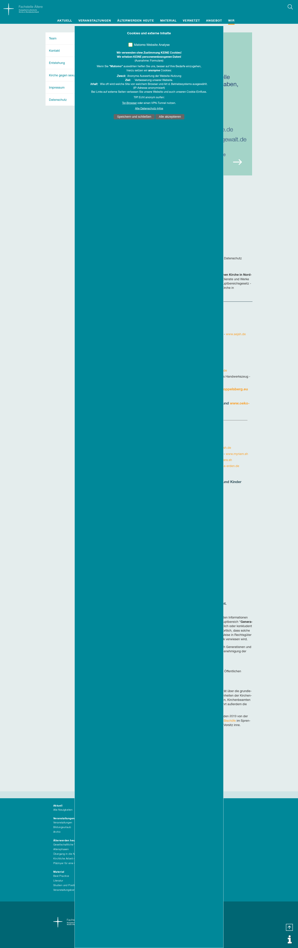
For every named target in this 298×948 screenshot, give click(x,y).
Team (52, 38)
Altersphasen (61, 849)
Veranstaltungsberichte (66, 890)
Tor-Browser (129, 103)
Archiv (57, 832)
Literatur (58, 880)
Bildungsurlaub (62, 827)
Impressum (56, 87)
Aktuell (64, 20)
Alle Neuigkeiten (62, 810)
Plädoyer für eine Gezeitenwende (73, 863)
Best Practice (61, 876)
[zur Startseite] (21, 8)
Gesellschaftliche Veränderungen (72, 844)
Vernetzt (191, 20)
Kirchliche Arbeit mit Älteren (69, 858)
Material (168, 20)
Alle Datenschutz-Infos (149, 108)
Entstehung (57, 63)
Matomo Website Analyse (152, 45)
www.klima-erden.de (224, 466)
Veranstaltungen (94, 20)
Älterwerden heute (135, 20)
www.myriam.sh (237, 454)
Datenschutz (58, 100)
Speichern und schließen (134, 116)
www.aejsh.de (236, 334)
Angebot (214, 20)
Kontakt (54, 50)
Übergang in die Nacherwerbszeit (73, 854)
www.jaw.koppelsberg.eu (226, 389)
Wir (231, 20)
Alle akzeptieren (170, 116)
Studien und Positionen (67, 885)
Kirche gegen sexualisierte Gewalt (73, 75)
